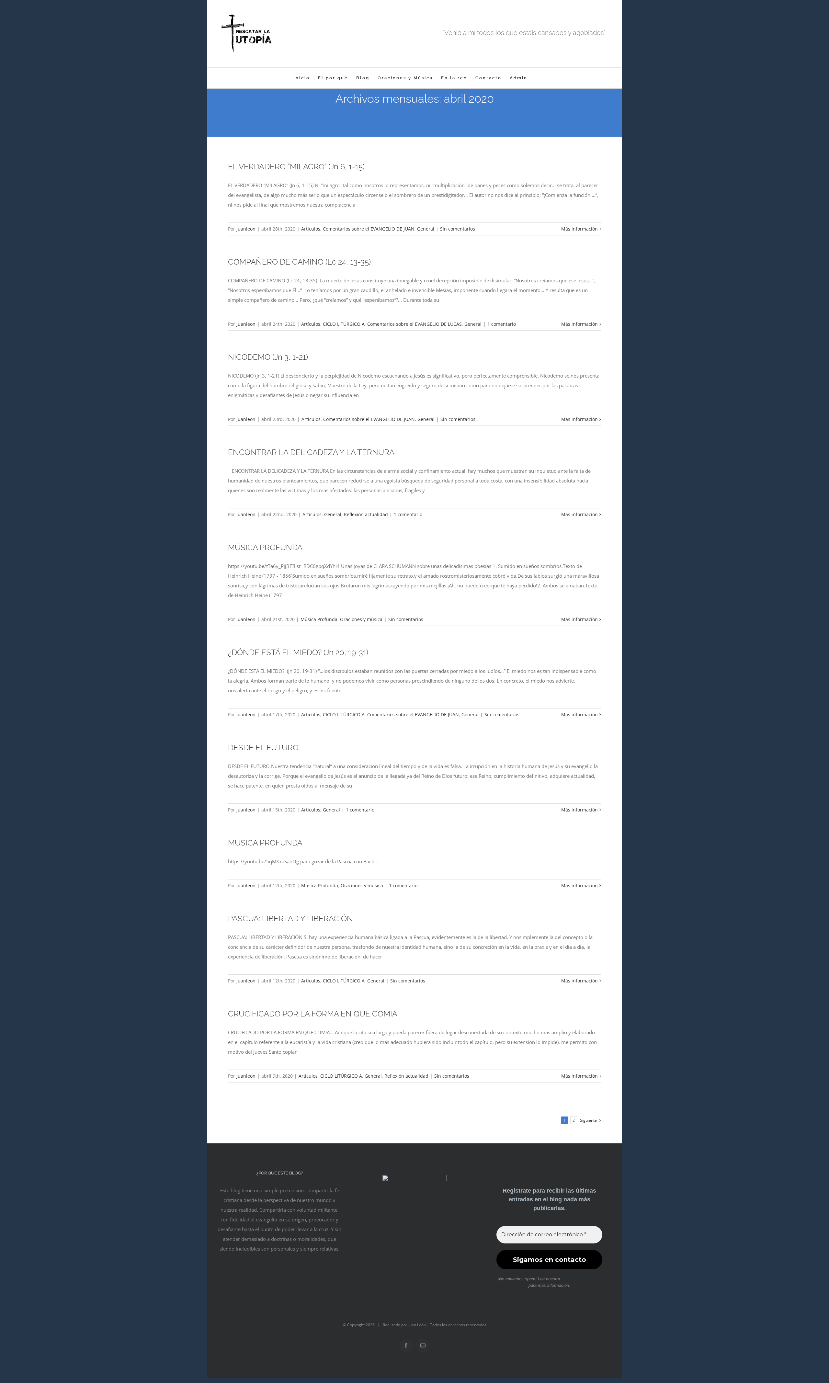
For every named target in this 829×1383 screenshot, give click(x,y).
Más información (579, 229)
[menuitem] (301, 78)
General (425, 229)
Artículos (310, 229)
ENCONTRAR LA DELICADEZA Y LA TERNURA (311, 452)
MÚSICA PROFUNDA (265, 547)
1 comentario (501, 324)
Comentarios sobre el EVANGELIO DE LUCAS (414, 324)
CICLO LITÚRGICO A (344, 324)
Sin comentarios (457, 229)
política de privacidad (581, 1278)
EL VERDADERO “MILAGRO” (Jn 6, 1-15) (296, 166)
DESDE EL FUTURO (263, 747)
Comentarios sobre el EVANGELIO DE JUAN (368, 229)
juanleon (246, 229)
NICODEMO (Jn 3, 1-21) (268, 357)
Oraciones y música (361, 619)
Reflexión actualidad (366, 514)
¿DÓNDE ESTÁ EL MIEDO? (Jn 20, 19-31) (298, 652)
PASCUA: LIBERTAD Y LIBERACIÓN (290, 918)
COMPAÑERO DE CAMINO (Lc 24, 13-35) (299, 261)
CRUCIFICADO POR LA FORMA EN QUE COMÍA (312, 1013)
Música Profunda (319, 619)
